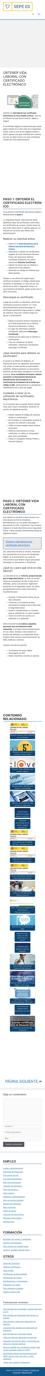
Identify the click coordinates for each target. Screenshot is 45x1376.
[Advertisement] (22, 44)
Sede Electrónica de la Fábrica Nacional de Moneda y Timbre (23, 246)
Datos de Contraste (11, 1263)
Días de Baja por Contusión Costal (17, 1334)
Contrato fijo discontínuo (13, 1215)
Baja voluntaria (9, 1207)
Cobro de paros (9, 1211)
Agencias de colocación (13, 1172)
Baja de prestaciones (12, 1183)
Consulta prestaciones (12, 1179)
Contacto (25, 1370)
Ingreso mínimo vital (11, 1292)
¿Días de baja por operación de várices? (20, 1338)
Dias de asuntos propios (13, 1200)
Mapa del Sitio (27, 1373)
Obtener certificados (12, 1267)
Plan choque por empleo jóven (15, 1246)
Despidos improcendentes (14, 1197)
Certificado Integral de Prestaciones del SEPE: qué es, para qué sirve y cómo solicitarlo (20, 1356)
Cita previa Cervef (10, 1175)
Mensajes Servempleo (12, 1218)
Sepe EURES (8, 1271)
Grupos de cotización (12, 1204)
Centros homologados (12, 1243)
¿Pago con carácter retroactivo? (16, 1362)
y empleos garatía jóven (19, 1250)
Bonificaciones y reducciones (15, 1281)
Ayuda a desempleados (13, 1168)
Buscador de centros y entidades (17, 1239)
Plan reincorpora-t (10, 1190)
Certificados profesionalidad (15, 1274)
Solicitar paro (8, 1222)
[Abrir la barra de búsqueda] (33, 14)
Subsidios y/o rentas (11, 1285)
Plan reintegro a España (13, 1288)
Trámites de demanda (12, 1186)
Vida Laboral (8, 1193)
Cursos (6, 1250)
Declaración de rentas (12, 1278)
